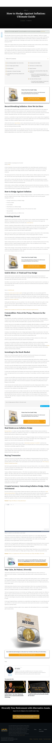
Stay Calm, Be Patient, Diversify (35, 78)
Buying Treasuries (33, 68)
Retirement (23, 20)
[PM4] (48, 345)
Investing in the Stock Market (35, 62)
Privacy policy (35, 739)
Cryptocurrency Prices (44, 531)
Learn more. (43, 31)
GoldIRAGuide (11, 290)
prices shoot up (30, 222)
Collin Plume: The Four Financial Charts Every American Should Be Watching (15, 689)
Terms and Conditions (47, 739)
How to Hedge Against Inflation (13, 65)
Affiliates (31, 739)
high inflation (18, 123)
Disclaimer (40, 739)
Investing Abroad (10, 68)
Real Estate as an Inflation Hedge (36, 65)
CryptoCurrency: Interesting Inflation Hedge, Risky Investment (39, 71)
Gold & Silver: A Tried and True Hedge (14, 71)
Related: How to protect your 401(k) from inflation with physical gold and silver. (21, 309)
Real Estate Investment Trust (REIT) (32, 443)
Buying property (8, 431)
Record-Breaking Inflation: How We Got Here (15, 62)
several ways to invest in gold (15, 293)
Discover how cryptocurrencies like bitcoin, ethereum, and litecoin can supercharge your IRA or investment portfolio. (40, 75)
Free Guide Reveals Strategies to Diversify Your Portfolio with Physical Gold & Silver (39, 82)
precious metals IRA (14, 299)
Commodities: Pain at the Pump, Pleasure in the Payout (15, 74)
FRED (9, 164)
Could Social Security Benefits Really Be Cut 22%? (38, 689)
